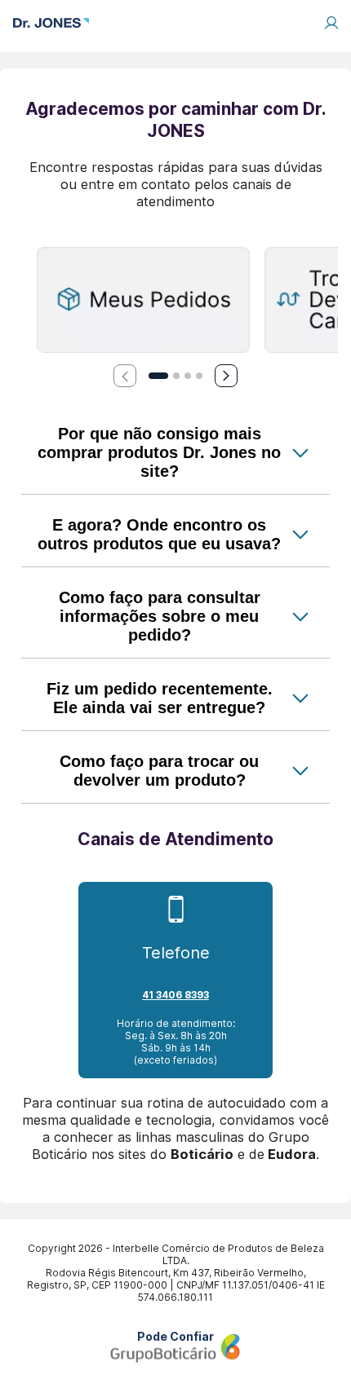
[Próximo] (226, 375)
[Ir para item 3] (187, 375)
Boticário (202, 1154)
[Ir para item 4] (199, 375)
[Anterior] (124, 375)
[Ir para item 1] (158, 375)
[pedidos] (143, 301)
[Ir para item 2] (176, 375)
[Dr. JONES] (51, 23)
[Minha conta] (331, 23)
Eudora (292, 1154)
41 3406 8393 (175, 995)
